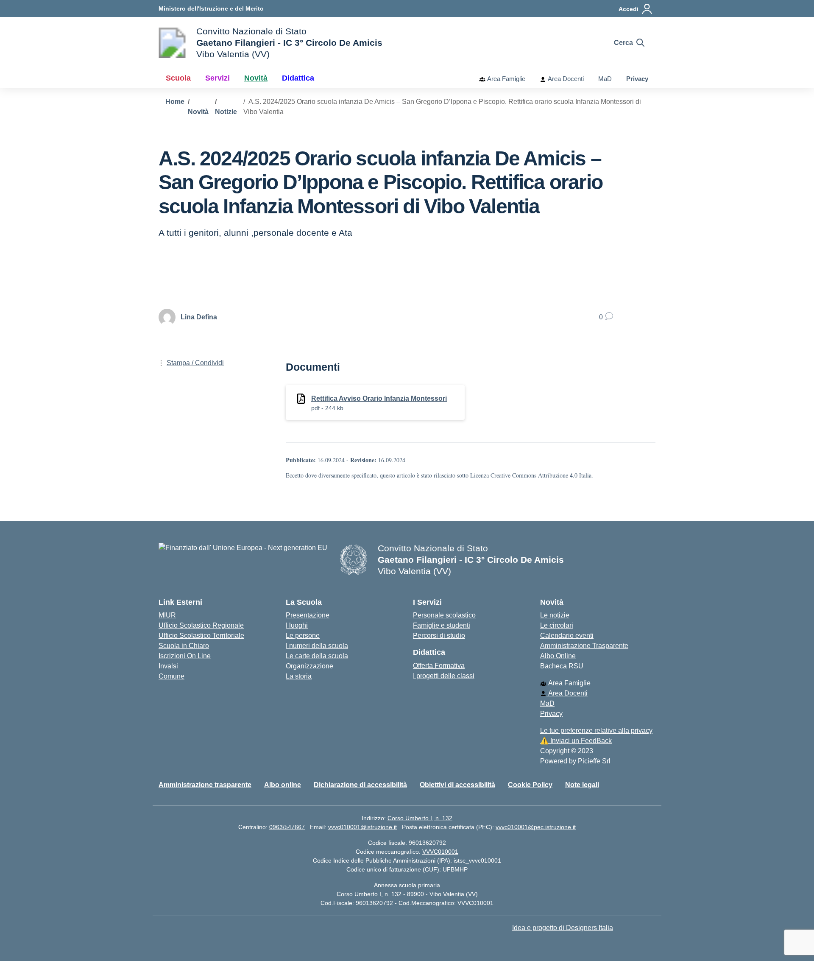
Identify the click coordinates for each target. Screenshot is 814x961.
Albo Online (558, 655)
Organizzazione (309, 666)
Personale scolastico (444, 615)
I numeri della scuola (317, 645)
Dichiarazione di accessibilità (360, 784)
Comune (171, 676)
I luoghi (297, 625)
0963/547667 (287, 827)
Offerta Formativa (439, 665)
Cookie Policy (530, 784)
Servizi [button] (217, 78)
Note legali (582, 784)
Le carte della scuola (317, 655)
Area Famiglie (505, 78)
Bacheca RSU (561, 666)
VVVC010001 (440, 851)
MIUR (167, 615)
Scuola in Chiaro (184, 645)
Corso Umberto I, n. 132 (419, 818)
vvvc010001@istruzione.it (362, 827)
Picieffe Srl (594, 761)
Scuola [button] (178, 78)
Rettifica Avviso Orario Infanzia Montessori (379, 398)
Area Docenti (565, 78)
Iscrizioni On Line (185, 655)
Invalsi (168, 666)
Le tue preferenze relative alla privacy (596, 730)
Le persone (303, 635)
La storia (299, 676)
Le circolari (556, 625)
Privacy (637, 78)
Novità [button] (256, 78)
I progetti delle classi (443, 675)
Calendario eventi (567, 635)
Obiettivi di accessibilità (457, 784)
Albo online (282, 784)
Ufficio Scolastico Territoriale (201, 635)
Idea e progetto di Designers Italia (562, 927)
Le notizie (554, 615)
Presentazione (307, 615)
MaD (605, 78)
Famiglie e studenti (441, 625)
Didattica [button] (298, 78)
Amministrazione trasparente (205, 784)
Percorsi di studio (439, 635)
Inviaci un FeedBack (576, 740)
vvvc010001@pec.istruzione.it (536, 827)
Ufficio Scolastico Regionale (201, 625)
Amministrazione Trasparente (584, 645)
